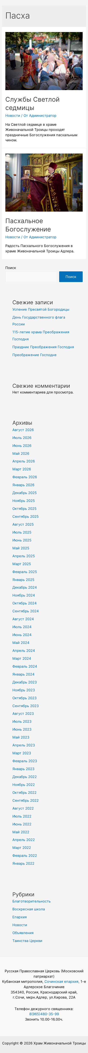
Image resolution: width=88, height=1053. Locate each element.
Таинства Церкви (27, 941)
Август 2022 (23, 808)
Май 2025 (20, 548)
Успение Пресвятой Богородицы (40, 309)
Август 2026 (23, 430)
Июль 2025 (21, 532)
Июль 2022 (21, 816)
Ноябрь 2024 (23, 595)
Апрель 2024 (23, 650)
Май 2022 (20, 832)
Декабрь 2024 (24, 587)
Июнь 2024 (22, 635)
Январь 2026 (23, 485)
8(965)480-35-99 (44, 1014)
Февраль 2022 (24, 855)
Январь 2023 (23, 769)
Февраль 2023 (24, 761)
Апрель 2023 (23, 745)
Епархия (19, 917)
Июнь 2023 (21, 729)
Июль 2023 (21, 721)
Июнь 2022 (21, 824)
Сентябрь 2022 (25, 800)
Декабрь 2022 (24, 777)
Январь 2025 (23, 580)
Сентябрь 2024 (25, 611)
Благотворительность (31, 901)
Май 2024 (20, 643)
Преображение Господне (34, 355)
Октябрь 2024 (24, 603)
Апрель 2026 (23, 461)
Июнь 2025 (21, 540)
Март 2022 (21, 847)
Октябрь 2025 (24, 508)
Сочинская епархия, (62, 981)
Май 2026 (20, 453)
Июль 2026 (21, 438)
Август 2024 (23, 619)
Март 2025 (21, 564)
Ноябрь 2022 (23, 784)
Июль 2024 (22, 627)
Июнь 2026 (21, 445)
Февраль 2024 (24, 666)
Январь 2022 (23, 863)
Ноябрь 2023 (23, 690)
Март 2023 (21, 753)
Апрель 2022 (23, 840)
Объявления (23, 933)
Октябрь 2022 (24, 792)
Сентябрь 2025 (25, 516)
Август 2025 (23, 524)
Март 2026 (21, 469)
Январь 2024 (23, 674)
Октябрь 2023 (24, 698)
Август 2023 (23, 713)
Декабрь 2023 (24, 682)
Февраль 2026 (24, 477)
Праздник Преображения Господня (43, 347)
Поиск (10, 268)
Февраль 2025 (24, 572)
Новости (12, 115)
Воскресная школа (28, 909)
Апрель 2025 (23, 556)
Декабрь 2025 (24, 493)
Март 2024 (21, 658)
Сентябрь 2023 (25, 706)
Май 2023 (20, 737)
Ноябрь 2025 (23, 501)
